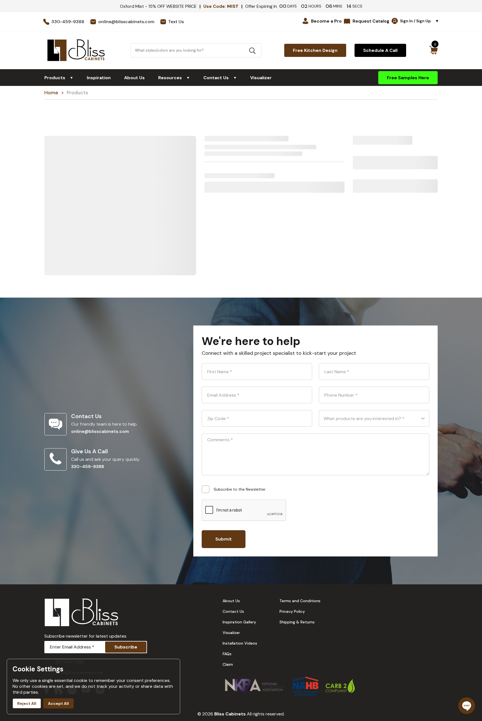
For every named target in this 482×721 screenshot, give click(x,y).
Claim (228, 664)
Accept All (58, 703)
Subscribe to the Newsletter (240, 489)
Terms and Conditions (299, 600)
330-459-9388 (87, 466)
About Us (134, 78)
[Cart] (433, 50)
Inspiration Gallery (239, 621)
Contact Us (220, 78)
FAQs (227, 653)
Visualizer (261, 78)
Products (58, 78)
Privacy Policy (292, 611)
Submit (223, 539)
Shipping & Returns (297, 621)
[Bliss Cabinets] (76, 50)
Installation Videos (240, 643)
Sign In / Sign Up (419, 20)
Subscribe (125, 647)
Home (51, 92)
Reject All (26, 703)
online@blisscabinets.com (100, 431)
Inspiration (99, 78)
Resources (174, 78)
